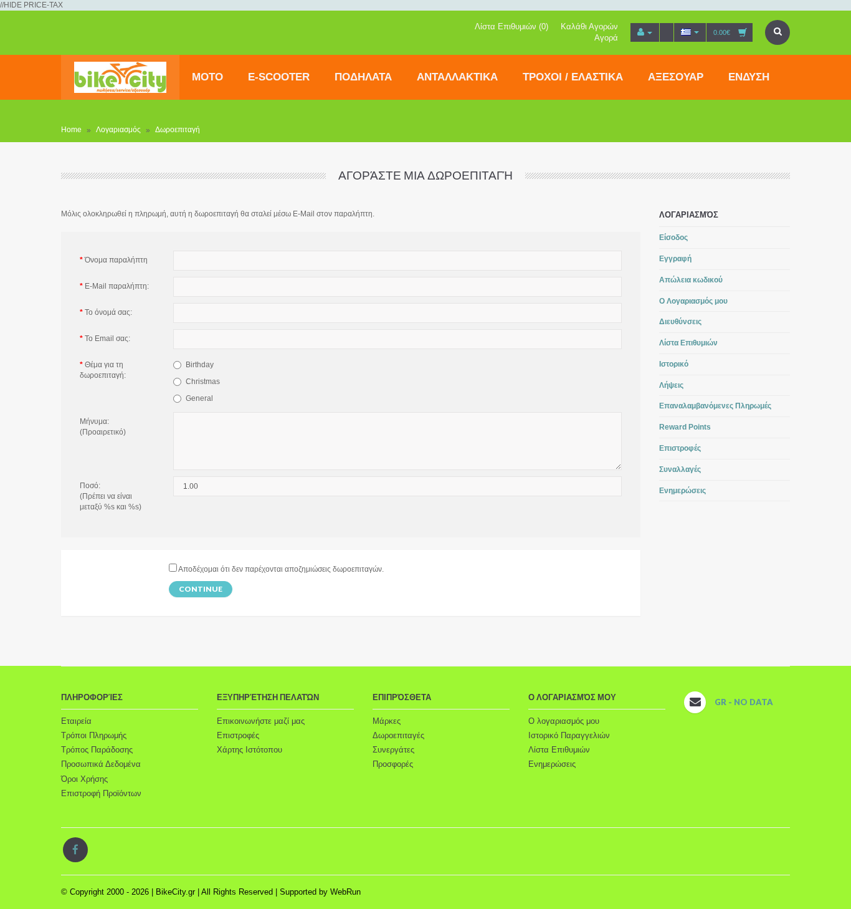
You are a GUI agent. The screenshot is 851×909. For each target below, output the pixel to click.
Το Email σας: (107, 338)
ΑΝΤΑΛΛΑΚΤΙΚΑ (457, 77)
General (199, 398)
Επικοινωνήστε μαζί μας (261, 721)
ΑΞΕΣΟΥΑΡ (675, 77)
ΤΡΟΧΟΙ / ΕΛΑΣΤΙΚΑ (573, 77)
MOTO (207, 77)
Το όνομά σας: (108, 312)
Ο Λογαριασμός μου (693, 301)
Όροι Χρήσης (84, 779)
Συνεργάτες (393, 749)
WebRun (345, 892)
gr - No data (744, 702)
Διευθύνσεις (680, 321)
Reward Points (685, 427)
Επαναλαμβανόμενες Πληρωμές (715, 406)
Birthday (200, 364)
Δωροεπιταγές (398, 735)
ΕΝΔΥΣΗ (748, 77)
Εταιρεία (76, 721)
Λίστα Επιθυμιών (688, 343)
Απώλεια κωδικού (691, 280)
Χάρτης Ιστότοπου (249, 749)
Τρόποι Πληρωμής (93, 735)
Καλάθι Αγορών (589, 26)
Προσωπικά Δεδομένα (101, 764)
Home (71, 130)
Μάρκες (387, 721)
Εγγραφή (675, 258)
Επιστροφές (680, 448)
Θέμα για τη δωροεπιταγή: (103, 370)
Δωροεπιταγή (177, 130)
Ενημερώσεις (682, 490)
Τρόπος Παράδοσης (97, 749)
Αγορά (606, 37)
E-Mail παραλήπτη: (117, 286)
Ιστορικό (673, 364)
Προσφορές (393, 764)
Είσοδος (673, 237)
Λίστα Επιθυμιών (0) (511, 26)
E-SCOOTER (279, 77)
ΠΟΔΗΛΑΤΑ (363, 77)
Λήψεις (671, 385)
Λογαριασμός (118, 130)
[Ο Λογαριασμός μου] (644, 32)
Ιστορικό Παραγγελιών (569, 735)
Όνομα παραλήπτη (116, 260)
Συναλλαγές (680, 469)
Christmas (203, 381)
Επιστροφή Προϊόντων (101, 793)
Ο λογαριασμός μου (563, 721)
